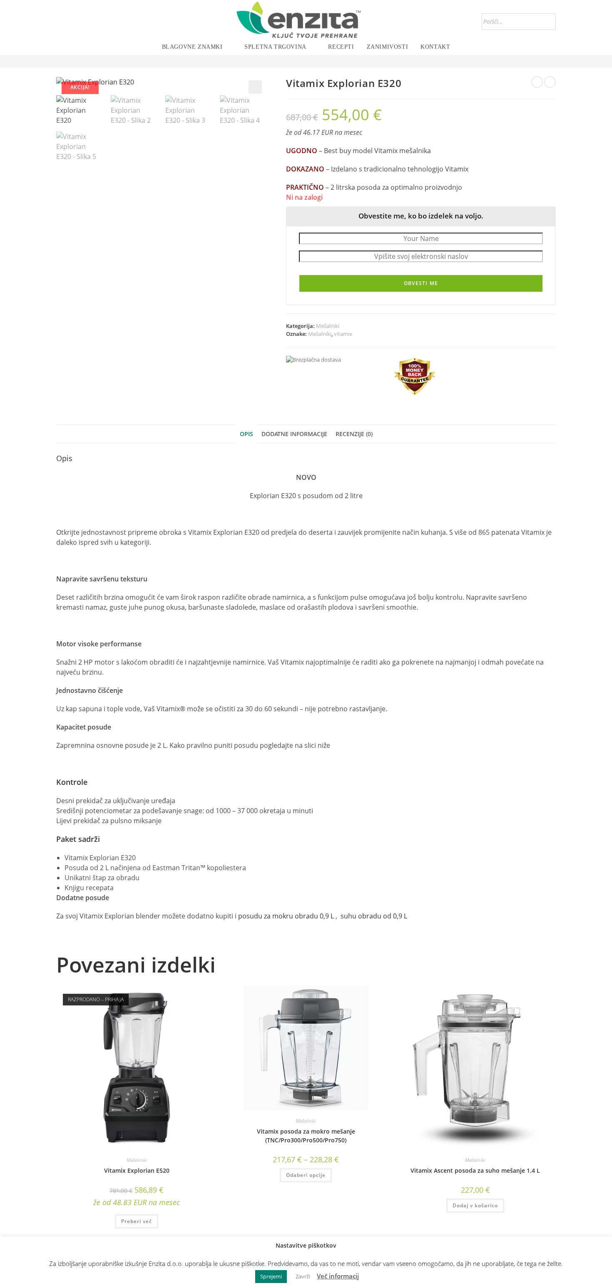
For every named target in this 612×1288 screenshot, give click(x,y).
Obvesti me (421, 283)
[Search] (547, 22)
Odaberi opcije (306, 1175)
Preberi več (136, 1221)
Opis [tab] (246, 434)
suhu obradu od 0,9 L (373, 916)
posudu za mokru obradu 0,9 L (286, 916)
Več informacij (338, 1276)
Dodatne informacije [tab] (294, 434)
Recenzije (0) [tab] (354, 434)
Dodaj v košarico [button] (475, 1205)
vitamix (343, 334)
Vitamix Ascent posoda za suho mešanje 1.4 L (475, 1170)
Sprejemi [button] (271, 1276)
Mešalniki (327, 326)
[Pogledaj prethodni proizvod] (537, 82)
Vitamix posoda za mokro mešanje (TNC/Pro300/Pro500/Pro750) (306, 1135)
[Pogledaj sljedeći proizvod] (550, 82)
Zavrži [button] (303, 1276)
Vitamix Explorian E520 (136, 1170)
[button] (255, 87)
